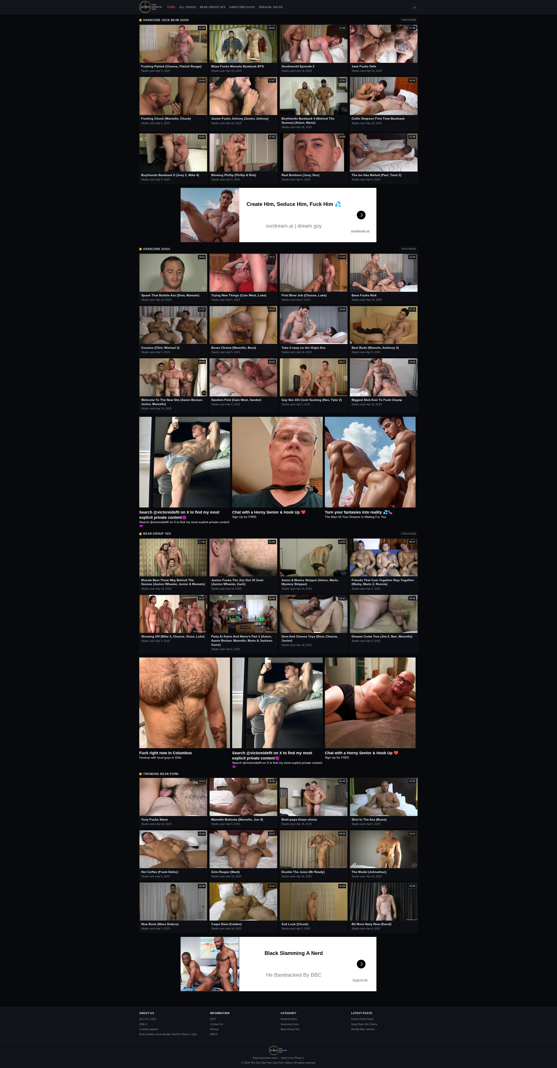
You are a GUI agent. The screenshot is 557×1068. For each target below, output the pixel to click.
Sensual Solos (271, 7)
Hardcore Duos (242, 7)
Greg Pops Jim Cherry (364, 1024)
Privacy (214, 1029)
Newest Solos (289, 1019)
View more (408, 20)
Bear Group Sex (212, 7)
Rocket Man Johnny (363, 1029)
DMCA (143, 1024)
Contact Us (216, 1024)
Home (171, 7)
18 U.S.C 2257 (148, 1019)
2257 (213, 1019)
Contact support (148, 1029)
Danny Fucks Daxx (362, 1019)
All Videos (187, 7)
